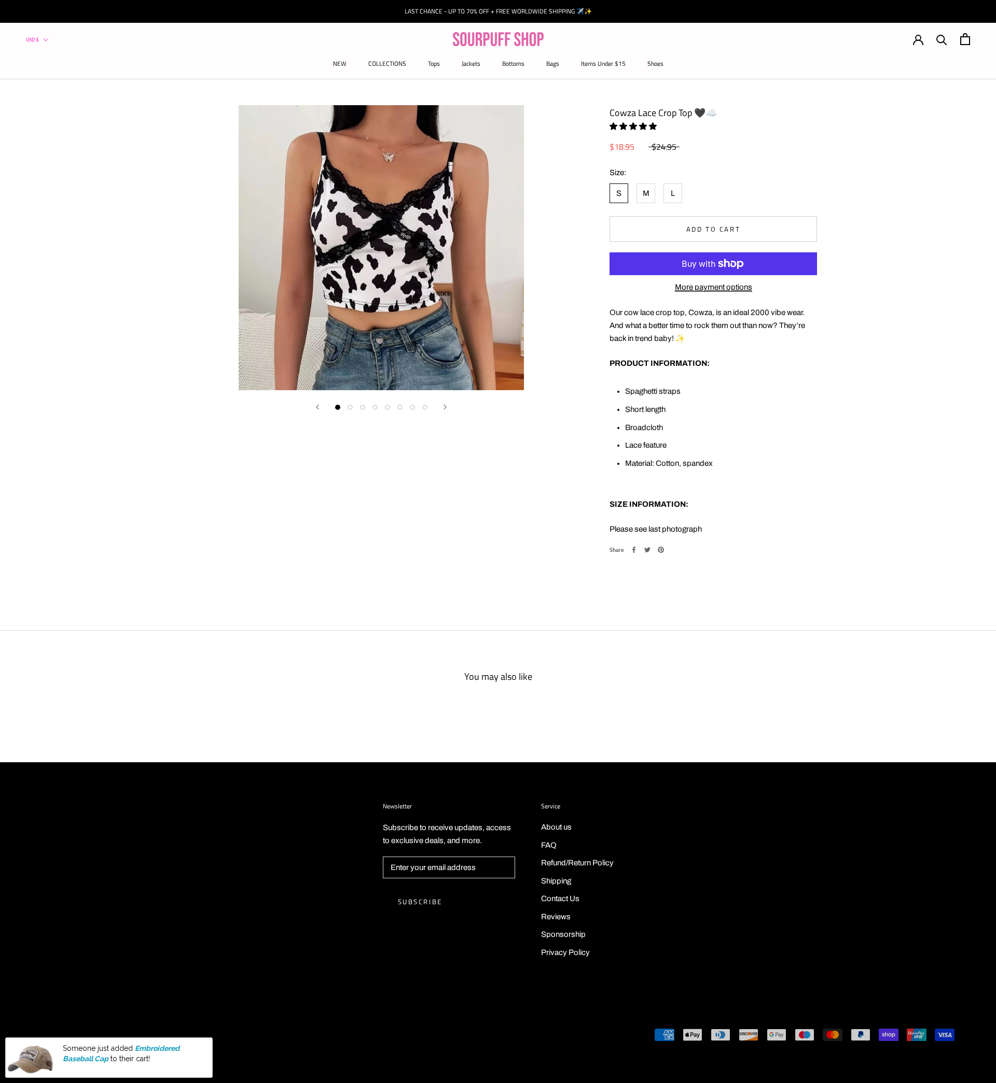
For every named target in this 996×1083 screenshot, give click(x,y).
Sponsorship (563, 934)
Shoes (655, 63)
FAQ (549, 845)
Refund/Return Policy (577, 863)
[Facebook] (634, 550)
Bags (552, 63)
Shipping (556, 881)
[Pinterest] (661, 550)
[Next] (445, 407)
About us (556, 827)
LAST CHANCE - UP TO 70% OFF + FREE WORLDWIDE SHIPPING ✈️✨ (498, 11)
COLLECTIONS (387, 63)
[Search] (941, 39)
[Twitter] (647, 550)
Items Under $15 (603, 63)
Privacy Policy (565, 952)
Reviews (556, 917)
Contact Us (560, 898)
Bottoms (513, 63)
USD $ (32, 40)
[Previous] (317, 407)
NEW (340, 63)
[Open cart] (965, 39)
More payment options (713, 287)
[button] (634, 126)
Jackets (471, 63)
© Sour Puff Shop (62, 1036)
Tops (434, 63)
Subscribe (420, 901)
